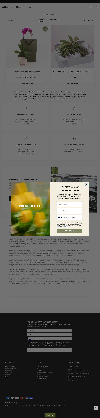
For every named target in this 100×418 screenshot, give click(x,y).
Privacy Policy (60, 226)
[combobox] (60, 217)
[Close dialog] (86, 184)
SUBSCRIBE (69, 231)
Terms (65, 226)
